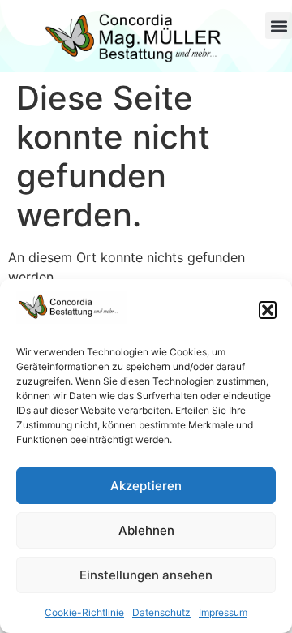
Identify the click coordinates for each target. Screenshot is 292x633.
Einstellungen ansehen (146, 575)
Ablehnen (146, 530)
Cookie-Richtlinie (84, 612)
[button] (268, 310)
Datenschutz (161, 612)
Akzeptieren (146, 485)
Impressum (223, 612)
